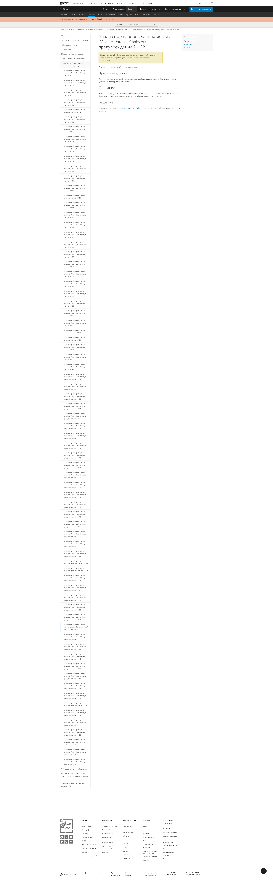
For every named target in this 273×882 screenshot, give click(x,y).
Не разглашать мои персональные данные (192, 873)
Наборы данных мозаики (70, 45)
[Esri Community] (62, 842)
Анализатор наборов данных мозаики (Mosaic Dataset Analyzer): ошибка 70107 (76, 139)
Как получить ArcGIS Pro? (201, 9)
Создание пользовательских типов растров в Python (73, 784)
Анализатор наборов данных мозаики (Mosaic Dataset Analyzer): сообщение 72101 (76, 742)
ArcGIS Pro (64, 9)
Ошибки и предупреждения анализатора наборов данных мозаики (154, 30)
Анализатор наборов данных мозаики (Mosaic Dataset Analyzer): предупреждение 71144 (76, 646)
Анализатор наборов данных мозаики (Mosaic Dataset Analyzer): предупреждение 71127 (76, 577)
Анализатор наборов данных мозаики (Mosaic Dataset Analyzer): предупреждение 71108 (76, 435)
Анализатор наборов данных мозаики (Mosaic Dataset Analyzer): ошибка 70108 (76, 149)
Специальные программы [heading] (168, 822)
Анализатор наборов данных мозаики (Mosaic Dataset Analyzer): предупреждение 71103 (76, 396)
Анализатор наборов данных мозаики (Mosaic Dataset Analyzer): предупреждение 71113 (76, 485)
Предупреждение (190, 41)
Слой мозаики (66, 49)
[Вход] (212, 3)
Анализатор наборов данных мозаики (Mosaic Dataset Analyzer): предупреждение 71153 (76, 732)
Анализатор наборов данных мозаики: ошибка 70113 (74, 196)
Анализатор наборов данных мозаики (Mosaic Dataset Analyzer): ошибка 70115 (76, 215)
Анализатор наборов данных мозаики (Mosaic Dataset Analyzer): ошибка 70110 (76, 168)
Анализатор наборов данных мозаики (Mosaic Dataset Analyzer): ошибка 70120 (76, 264)
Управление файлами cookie (172, 873)
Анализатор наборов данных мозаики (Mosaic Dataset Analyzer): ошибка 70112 (76, 188)
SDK (136, 14)
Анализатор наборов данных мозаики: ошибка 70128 (74, 339)
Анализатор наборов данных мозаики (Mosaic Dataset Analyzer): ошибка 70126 (76, 323)
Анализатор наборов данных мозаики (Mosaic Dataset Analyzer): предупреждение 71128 (76, 587)
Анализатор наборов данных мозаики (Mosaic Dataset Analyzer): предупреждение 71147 (76, 676)
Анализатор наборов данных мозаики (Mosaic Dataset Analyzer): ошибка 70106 (76, 129)
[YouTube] (71, 842)
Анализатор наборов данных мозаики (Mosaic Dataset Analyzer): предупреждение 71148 (76, 685)
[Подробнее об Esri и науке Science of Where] (66, 826)
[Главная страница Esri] (64, 3)
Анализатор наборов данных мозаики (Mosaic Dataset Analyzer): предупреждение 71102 (76, 386)
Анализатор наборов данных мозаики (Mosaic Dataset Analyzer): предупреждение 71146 (76, 666)
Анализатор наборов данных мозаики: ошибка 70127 (74, 331)
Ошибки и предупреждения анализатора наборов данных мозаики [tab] (75, 64)
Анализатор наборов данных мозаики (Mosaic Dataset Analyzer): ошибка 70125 (76, 313)
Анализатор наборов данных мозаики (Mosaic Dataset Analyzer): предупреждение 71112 (76, 475)
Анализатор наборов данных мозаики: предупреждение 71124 (76, 569)
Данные (71, 30)
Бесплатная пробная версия (176, 9)
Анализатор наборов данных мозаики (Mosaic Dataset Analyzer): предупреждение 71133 (76, 636)
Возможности (118, 9)
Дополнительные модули (149, 9)
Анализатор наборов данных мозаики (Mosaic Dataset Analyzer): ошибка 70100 (76, 73)
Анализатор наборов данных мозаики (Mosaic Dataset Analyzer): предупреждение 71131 (76, 617)
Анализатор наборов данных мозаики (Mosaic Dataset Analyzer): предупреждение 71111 (76, 465)
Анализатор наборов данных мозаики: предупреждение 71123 (76, 562)
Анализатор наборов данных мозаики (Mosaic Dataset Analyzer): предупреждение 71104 (76, 406)
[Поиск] (200, 3)
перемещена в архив (129, 55)
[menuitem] (90, 826)
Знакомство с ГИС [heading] (129, 820)
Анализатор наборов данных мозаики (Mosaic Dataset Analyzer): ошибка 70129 (76, 347)
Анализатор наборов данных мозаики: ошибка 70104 (74, 111)
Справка (91, 14)
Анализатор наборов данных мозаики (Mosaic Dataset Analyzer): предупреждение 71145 (76, 656)
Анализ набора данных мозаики (72, 59)
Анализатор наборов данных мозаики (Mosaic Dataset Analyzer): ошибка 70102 (76, 92)
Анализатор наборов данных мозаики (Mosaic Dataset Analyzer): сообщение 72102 (76, 752)
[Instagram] (66, 842)
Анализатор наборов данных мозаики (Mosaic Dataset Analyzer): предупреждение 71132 (76, 627)
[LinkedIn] (71, 837)
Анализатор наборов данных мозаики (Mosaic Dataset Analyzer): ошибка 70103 (76, 102)
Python (129, 14)
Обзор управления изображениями (74, 36)
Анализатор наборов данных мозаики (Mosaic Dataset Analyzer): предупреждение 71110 (76, 455)
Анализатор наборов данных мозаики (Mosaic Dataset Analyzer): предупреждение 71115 (76, 504)
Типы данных (80, 30)
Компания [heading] (146, 820)
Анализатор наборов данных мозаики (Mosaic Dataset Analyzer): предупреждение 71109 (76, 445)
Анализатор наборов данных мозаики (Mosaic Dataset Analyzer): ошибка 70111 (76, 178)
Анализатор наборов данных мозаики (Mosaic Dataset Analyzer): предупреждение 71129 (76, 597)
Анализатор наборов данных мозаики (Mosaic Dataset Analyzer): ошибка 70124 (76, 303)
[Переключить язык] (206, 3)
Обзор (106, 9)
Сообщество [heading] (107, 820)
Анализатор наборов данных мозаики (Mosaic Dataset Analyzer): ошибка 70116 (76, 224)
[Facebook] (62, 837)
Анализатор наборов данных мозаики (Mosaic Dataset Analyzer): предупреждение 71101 (76, 376)
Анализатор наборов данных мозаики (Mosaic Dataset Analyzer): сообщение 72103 (76, 761)
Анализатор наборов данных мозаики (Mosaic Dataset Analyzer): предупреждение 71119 (76, 534)
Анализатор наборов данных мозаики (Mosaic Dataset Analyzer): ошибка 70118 (76, 244)
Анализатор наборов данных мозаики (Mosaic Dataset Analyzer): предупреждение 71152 (76, 722)
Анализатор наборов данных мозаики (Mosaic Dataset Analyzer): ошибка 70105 (76, 119)
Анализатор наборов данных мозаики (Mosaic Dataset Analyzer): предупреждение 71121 (76, 553)
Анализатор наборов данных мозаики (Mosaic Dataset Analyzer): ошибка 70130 (76, 357)
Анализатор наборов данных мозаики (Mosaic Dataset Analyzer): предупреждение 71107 (76, 426)
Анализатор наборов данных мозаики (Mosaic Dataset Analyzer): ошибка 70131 (76, 367)
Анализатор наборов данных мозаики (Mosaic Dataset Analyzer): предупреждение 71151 (76, 712)
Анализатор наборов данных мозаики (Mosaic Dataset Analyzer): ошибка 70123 (76, 293)
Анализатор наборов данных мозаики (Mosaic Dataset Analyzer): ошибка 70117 (76, 234)
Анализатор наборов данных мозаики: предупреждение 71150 (76, 704)
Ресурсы (131, 9)
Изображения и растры (96, 30)
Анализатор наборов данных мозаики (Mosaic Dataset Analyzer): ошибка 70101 (76, 82)
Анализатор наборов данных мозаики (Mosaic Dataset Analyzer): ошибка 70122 (76, 283)
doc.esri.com (109, 19)
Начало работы (78, 14)
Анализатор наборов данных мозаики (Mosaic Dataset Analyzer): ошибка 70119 (76, 254)
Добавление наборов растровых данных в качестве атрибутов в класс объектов (74, 776)
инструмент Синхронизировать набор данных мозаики (132, 108)
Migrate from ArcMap (150, 14)
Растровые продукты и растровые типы (75, 40)
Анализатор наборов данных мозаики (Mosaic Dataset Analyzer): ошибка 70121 (76, 274)
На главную (64, 14)
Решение (187, 47)
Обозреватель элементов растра (73, 54)
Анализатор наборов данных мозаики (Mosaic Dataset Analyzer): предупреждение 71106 (76, 416)
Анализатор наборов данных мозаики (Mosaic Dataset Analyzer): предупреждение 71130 (76, 607)
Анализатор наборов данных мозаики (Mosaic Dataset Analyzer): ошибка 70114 (76, 205)
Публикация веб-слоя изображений (74, 769)
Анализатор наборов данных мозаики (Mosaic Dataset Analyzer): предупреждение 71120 (76, 543)
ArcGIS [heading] (84, 820)
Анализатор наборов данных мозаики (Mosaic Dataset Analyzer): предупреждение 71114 (76, 494)
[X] (66, 837)
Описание (188, 44)
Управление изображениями (117, 30)
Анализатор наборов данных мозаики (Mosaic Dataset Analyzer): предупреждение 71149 (76, 695)
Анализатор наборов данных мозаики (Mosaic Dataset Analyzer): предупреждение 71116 (76, 514)
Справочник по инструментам (110, 14)
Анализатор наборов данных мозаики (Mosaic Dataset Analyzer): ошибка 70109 (76, 158)
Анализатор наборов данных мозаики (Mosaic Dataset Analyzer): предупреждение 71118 (76, 524)
